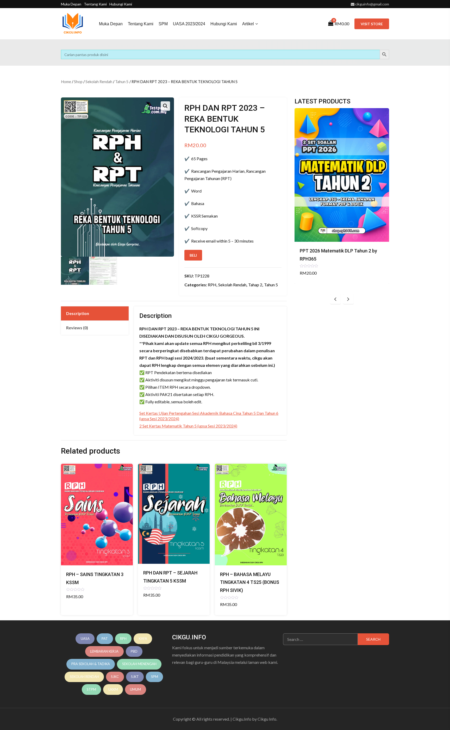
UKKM (113, 689)
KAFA (143, 638)
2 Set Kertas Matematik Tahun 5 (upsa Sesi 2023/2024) (188, 425)
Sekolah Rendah (98, 81)
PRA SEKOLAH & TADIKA (90, 664)
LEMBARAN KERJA (104, 651)
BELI (193, 255)
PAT (105, 638)
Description (77, 313)
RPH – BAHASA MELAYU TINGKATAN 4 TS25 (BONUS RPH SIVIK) (249, 582)
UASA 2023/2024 (189, 24)
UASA (85, 638)
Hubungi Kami (120, 4)
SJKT (135, 677)
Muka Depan (71, 4)
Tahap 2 (255, 284)
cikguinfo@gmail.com (372, 4)
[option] (342, 196)
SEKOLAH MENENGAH (139, 664)
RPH (212, 284)
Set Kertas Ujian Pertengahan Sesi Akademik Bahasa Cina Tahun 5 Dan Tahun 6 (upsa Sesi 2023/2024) (208, 416)
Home (66, 81)
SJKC (115, 677)
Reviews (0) (77, 327)
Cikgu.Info (242, 718)
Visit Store (372, 24)
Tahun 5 (122, 81)
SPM (163, 24)
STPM (91, 689)
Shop (78, 81)
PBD (134, 651)
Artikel (248, 24)
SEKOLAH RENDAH (84, 677)
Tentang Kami (95, 4)
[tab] (95, 313)
